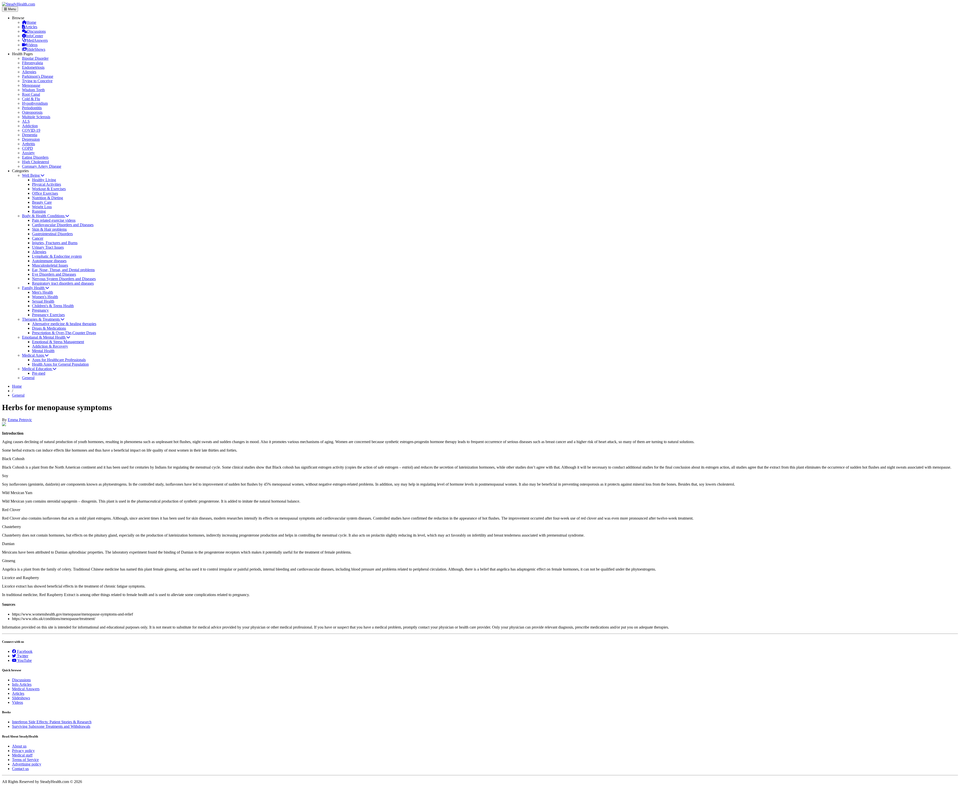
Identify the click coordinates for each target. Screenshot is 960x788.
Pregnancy (40, 310)
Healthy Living (44, 180)
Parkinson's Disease (37, 76)
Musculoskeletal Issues (50, 265)
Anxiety (28, 153)
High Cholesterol (35, 162)
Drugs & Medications (49, 328)
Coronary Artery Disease (41, 166)
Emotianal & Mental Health (44, 337)
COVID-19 (31, 130)
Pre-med (38, 373)
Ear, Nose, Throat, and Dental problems (63, 270)
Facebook (24, 651)
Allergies (29, 72)
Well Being (31, 175)
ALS (26, 121)
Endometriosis (33, 67)
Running (39, 211)
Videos (32, 45)
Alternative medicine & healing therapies (64, 324)
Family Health (34, 288)
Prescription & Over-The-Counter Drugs (64, 333)
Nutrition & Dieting (47, 198)
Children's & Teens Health (53, 306)
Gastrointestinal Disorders (52, 234)
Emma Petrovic (20, 420)
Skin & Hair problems (49, 229)
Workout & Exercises (49, 189)
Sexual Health (43, 301)
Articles (31, 27)
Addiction (30, 126)
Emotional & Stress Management (58, 342)
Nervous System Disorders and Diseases (64, 279)
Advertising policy (26, 764)
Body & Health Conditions (44, 216)
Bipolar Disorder (35, 58)
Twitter (22, 656)
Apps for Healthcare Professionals (59, 360)
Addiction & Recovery (50, 346)
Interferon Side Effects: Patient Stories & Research (52, 722)
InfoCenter (34, 36)
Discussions (36, 31)
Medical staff (22, 755)
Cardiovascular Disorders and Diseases (63, 225)
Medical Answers (26, 689)
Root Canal (31, 94)
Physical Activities (46, 184)
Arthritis (28, 144)
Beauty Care (42, 202)
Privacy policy (23, 751)
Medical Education (37, 369)
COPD (27, 148)
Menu (11, 9)
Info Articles (22, 684)
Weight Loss (42, 207)
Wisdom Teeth (33, 90)
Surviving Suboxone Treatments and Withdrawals (51, 726)
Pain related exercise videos (54, 220)
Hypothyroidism (35, 103)
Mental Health (43, 351)
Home (31, 22)
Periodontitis (32, 108)
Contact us (20, 769)
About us (19, 746)
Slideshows (21, 698)
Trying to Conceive (37, 81)
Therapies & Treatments (41, 319)
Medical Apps (33, 355)
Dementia (29, 135)
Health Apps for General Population (60, 364)
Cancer (37, 238)
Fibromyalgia (32, 63)
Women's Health (45, 297)
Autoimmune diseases (49, 261)
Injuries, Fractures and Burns (55, 243)
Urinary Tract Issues (48, 247)
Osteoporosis (32, 112)
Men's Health (42, 292)
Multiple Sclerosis (36, 117)
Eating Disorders (35, 157)
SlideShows (35, 49)
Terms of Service (25, 760)
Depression (31, 139)
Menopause (31, 85)
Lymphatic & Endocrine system (57, 256)
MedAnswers (37, 40)
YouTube (24, 660)
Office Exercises (45, 193)
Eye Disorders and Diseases (54, 274)
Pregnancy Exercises (48, 315)
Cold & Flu (31, 99)
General (28, 378)
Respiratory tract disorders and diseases (63, 283)
